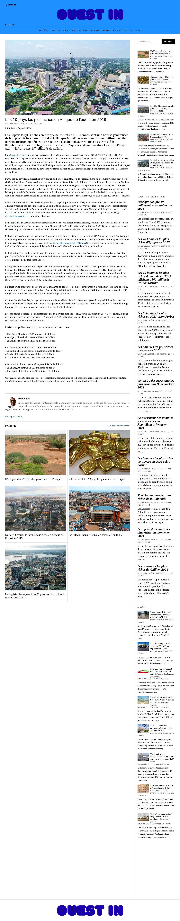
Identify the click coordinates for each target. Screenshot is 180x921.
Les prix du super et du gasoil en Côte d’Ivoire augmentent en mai (160, 646)
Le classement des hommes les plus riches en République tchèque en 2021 (155, 423)
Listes (138, 30)
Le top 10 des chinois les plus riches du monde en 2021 (154, 532)
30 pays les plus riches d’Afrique (68, 242)
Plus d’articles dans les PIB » (119, 426)
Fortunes (82, 30)
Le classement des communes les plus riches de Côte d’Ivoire (161, 728)
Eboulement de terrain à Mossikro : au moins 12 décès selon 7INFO (161, 614)
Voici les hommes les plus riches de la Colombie (154, 497)
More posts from (13, 416)
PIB (73, 30)
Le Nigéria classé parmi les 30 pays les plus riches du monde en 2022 (35, 595)
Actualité (55, 30)
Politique (94, 30)
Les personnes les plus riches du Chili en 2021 (153, 567)
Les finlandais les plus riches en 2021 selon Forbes (156, 314)
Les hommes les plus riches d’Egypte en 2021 (155, 348)
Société (105, 30)
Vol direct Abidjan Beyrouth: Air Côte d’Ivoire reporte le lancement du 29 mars (162, 758)
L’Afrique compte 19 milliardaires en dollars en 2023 (155, 205)
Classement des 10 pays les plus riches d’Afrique (96, 479)
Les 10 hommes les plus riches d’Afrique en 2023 (154, 240)
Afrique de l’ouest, (17, 155)
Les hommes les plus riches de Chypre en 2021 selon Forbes (155, 461)
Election (128, 30)
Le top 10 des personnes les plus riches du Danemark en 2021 (156, 384)
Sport (65, 30)
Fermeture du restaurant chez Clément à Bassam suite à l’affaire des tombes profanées (162, 673)
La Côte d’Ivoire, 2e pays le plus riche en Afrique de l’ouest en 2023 (34, 536)
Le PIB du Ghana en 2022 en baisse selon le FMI (96, 534)
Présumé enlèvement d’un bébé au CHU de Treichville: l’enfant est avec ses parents (162, 701)
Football (117, 30)
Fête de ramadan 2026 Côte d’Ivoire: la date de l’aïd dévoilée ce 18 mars (162, 788)
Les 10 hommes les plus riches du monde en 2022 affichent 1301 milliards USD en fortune (154, 277)
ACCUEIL (43, 30)
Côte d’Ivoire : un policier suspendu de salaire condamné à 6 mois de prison (161, 818)
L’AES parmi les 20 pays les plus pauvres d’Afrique (33, 479)
